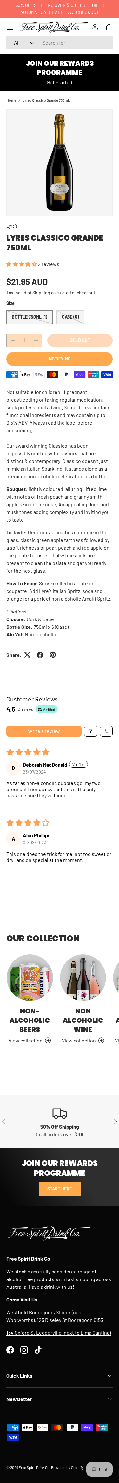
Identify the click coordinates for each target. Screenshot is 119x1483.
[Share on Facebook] (40, 655)
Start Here (59, 1188)
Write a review (44, 731)
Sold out (80, 340)
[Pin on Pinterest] (52, 655)
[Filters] (90, 731)
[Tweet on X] (27, 655)
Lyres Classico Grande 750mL (46, 100)
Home (11, 100)
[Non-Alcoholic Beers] (30, 977)
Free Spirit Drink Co (34, 1467)
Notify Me (59, 358)
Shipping (41, 292)
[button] (109, 27)
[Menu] (10, 27)
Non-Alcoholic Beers (30, 1020)
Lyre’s (11, 226)
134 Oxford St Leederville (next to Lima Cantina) (58, 1333)
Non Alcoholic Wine (83, 1020)
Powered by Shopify (67, 1467)
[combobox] (59, 42)
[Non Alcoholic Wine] (83, 977)
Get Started (59, 82)
